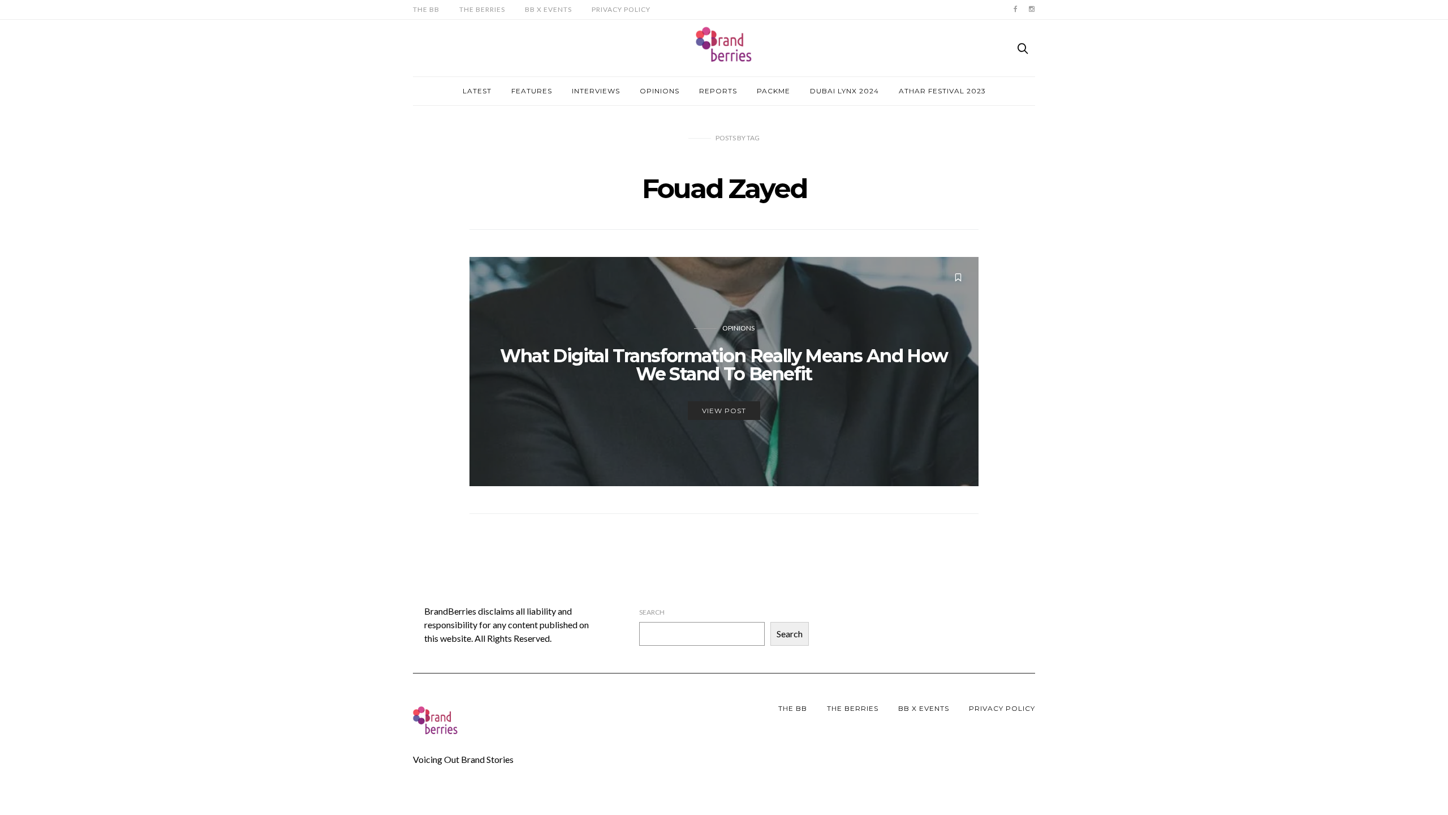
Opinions (659, 91)
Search (652, 612)
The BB (426, 9)
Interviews (596, 91)
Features (531, 91)
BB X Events (548, 9)
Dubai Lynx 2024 (844, 91)
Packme (773, 91)
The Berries (482, 9)
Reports (718, 91)
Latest (477, 91)
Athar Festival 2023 (942, 91)
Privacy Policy (621, 9)
